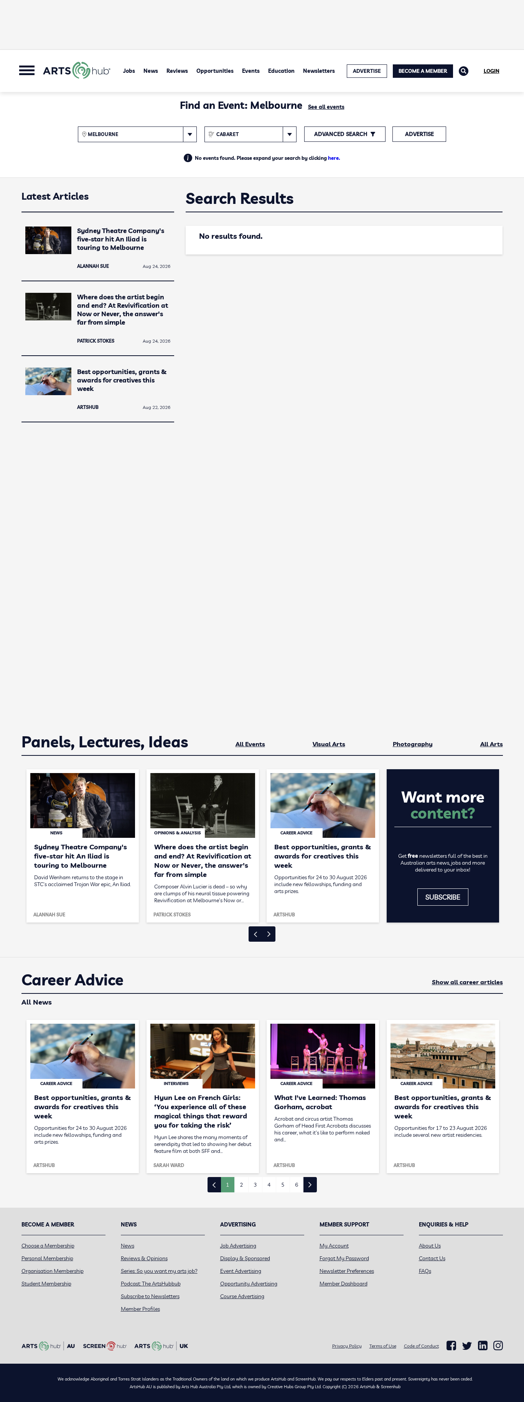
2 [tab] (241, 1184)
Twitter (467, 1346)
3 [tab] (255, 1184)
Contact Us (432, 1258)
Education (281, 70)
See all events (326, 106)
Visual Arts (329, 744)
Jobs (129, 70)
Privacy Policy (347, 1346)
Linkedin (483, 1346)
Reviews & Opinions (144, 1258)
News (150, 70)
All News (36, 1002)
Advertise (419, 134)
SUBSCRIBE (442, 897)
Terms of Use (382, 1346)
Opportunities (215, 70)
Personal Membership (47, 1258)
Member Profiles (140, 1308)
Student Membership (46, 1283)
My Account (334, 1245)
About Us (430, 1245)
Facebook (451, 1346)
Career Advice (72, 980)
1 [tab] (227, 1184)
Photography (413, 744)
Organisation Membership (52, 1270)
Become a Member (423, 71)
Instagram (498, 1346)
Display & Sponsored (245, 1258)
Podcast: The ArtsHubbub (151, 1283)
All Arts (491, 744)
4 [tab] (268, 1184)
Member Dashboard (343, 1283)
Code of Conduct (421, 1346)
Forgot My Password (344, 1258)
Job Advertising (238, 1245)
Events (251, 70)
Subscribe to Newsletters (150, 1296)
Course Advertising (242, 1296)
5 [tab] (282, 1184)
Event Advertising (240, 1270)
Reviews (177, 70)
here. (334, 158)
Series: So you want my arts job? (159, 1270)
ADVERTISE (367, 71)
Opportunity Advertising (248, 1283)
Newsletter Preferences (347, 1270)
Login (491, 71)
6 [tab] (296, 1184)
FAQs (425, 1270)
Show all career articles (467, 982)
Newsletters (319, 70)
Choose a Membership (47, 1245)
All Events (250, 744)
